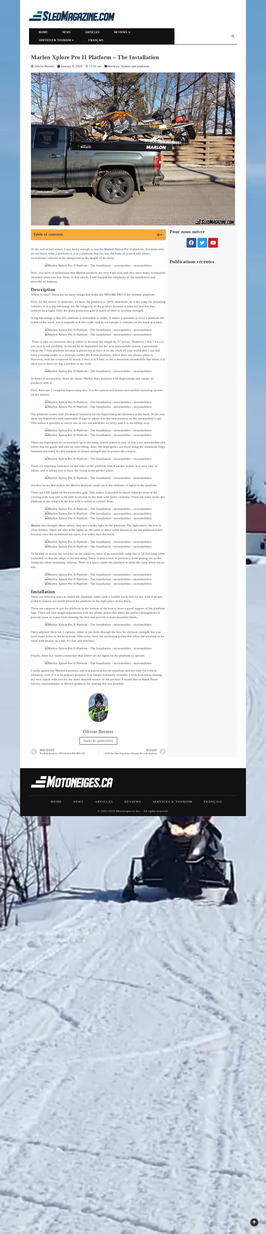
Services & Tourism (55, 40)
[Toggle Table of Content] (157, 234)
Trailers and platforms (135, 66)
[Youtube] (213, 243)
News (66, 32)
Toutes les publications (98, 740)
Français (95, 40)
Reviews (121, 32)
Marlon (109, 249)
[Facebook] (191, 243)
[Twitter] (202, 243)
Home (43, 32)
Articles (92, 32)
